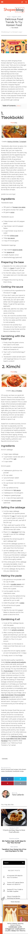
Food (8, 16)
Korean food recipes (12, 769)
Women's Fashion (15, 925)
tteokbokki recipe (18, 771)
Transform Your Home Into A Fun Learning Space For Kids (14, 849)
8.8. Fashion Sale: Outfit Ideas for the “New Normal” (14, 841)
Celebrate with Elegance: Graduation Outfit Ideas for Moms (15, 929)
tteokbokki (8, 771)
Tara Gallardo (14, 27)
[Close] (2, 899)
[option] (14, 821)
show (18, 105)
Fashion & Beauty (12, 923)
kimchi (3, 769)
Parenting (20, 923)
